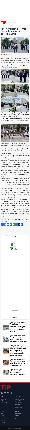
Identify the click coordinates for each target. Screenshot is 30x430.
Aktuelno (4, 54)
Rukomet (3, 419)
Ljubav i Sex (18, 401)
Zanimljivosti (18, 407)
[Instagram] (11, 392)
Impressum (18, 413)
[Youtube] (8, 392)
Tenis (2, 417)
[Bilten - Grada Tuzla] (15, 245)
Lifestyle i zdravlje (19, 399)
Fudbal (2, 413)
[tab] (15, 310)
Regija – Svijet (4, 402)
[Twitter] (5, 392)
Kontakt (17, 419)
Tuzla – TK (3, 399)
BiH (2, 401)
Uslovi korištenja (19, 417)
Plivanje (3, 422)
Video (16, 406)
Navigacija (12, 22)
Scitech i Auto (18, 402)
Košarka (3, 415)
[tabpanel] (15, 349)
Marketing (18, 415)
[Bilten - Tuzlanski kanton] (15, 248)
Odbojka (3, 420)
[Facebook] (2, 392)
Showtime (17, 404)
